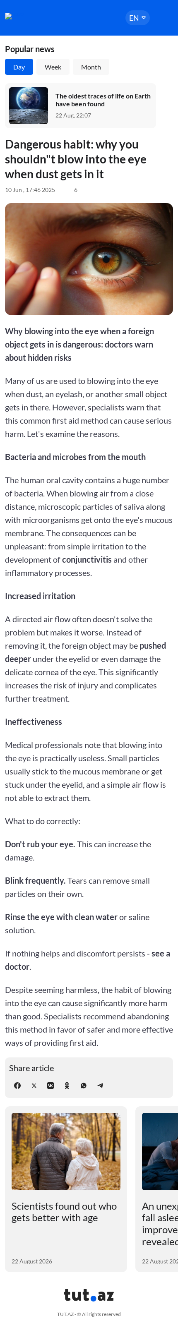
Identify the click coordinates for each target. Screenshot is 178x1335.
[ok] (67, 1085)
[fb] (17, 1085)
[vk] (50, 1085)
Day (19, 67)
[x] (34, 1085)
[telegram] (100, 1085)
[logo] (30, 16)
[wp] (83, 1085)
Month (91, 67)
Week (53, 67)
